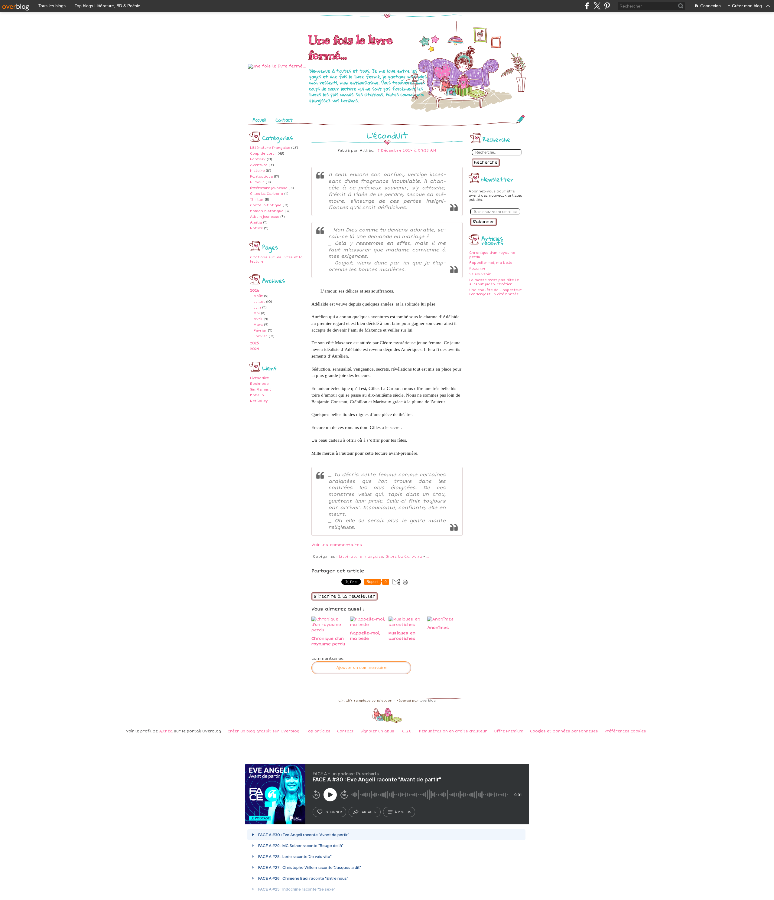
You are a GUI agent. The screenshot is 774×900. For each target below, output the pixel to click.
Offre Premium (508, 731)
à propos (403, 812)
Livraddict (259, 378)
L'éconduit (387, 135)
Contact (284, 120)
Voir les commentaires (336, 544)
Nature (256, 228)
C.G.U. (407, 731)
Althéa (166, 731)
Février (260, 330)
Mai (257, 313)
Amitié (256, 222)
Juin (257, 307)
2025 (254, 343)
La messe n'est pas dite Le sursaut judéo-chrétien (494, 282)
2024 (254, 349)
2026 (254, 291)
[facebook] (587, 5)
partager (368, 812)
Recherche (485, 162)
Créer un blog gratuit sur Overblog (263, 731)
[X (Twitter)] (597, 5)
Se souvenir (480, 274)
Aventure (258, 165)
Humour (257, 182)
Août (258, 296)
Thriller (257, 199)
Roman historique (266, 211)
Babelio (257, 395)
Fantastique (261, 176)
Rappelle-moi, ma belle (490, 263)
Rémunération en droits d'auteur (453, 731)
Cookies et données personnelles (564, 731)
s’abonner (333, 812)
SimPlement (260, 389)
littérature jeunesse (268, 188)
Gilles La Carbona (266, 194)
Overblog (428, 700)
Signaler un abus (377, 731)
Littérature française (270, 148)
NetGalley (259, 401)
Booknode (259, 384)
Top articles (318, 731)
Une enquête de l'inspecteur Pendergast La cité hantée (495, 292)
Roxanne (477, 268)
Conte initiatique (265, 205)
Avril (258, 319)
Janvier (260, 336)
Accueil (259, 120)
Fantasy (257, 159)
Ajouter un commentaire (361, 668)
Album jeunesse (264, 217)
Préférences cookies (625, 731)
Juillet (259, 302)
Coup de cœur (263, 153)
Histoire (257, 171)
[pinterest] (607, 5)
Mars (258, 325)
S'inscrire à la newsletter (344, 596)
